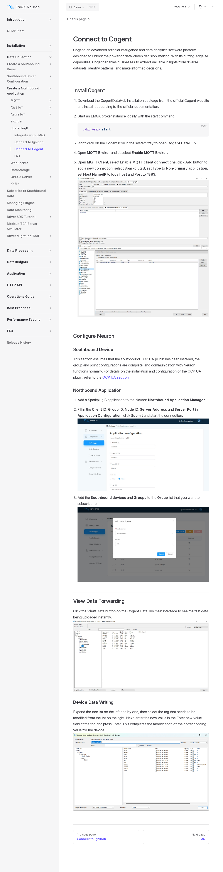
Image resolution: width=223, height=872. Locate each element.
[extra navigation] (214, 7)
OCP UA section (115, 377)
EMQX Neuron (28, 7)
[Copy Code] (202, 129)
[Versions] (202, 7)
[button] (50, 19)
